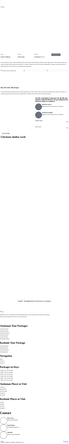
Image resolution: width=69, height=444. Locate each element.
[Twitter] (6, 2)
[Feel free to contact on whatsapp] (65, 441)
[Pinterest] (13, 2)
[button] (67, 32)
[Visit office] (3, 435)
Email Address (11, 425)
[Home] (2, 7)
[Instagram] (9, 2)
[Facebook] (2, 2)
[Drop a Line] (3, 420)
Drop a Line (10, 418)
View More (4, 306)
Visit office (9, 432)
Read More (39, 133)
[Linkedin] (12, 320)
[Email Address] (3, 428)
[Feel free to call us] (2, 441)
